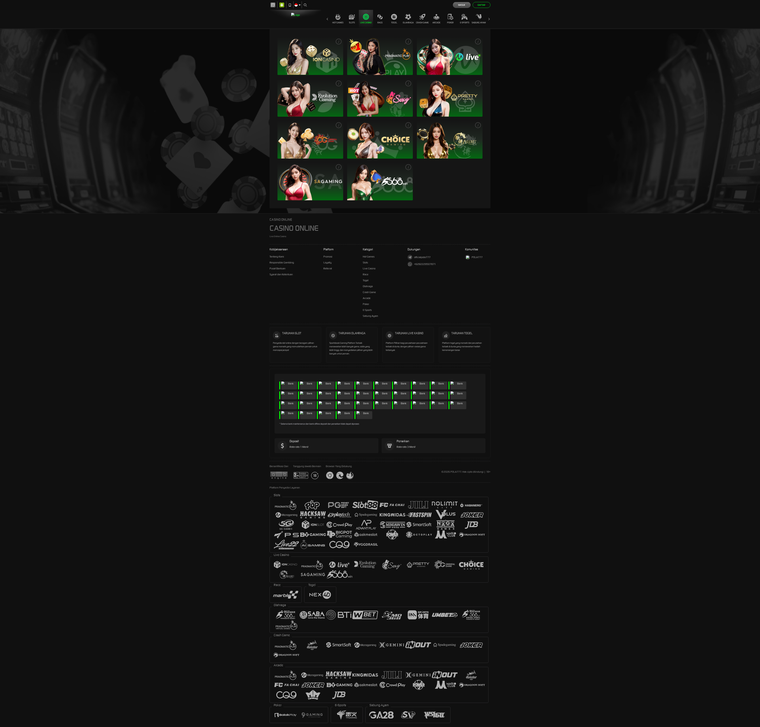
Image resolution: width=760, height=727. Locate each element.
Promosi (327, 256)
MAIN (302, 56)
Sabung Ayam (479, 22)
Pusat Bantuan (277, 268)
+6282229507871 (425, 264)
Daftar (481, 5)
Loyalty (327, 262)
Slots (352, 22)
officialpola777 (422, 257)
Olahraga (408, 22)
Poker (450, 22)
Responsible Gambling (282, 262)
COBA (317, 56)
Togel (394, 22)
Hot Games (337, 22)
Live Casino (366, 22)
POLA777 (477, 257)
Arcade (436, 22)
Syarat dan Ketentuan (281, 274)
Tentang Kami (277, 256)
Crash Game (422, 22)
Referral (327, 268)
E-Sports (464, 22)
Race (380, 22)
